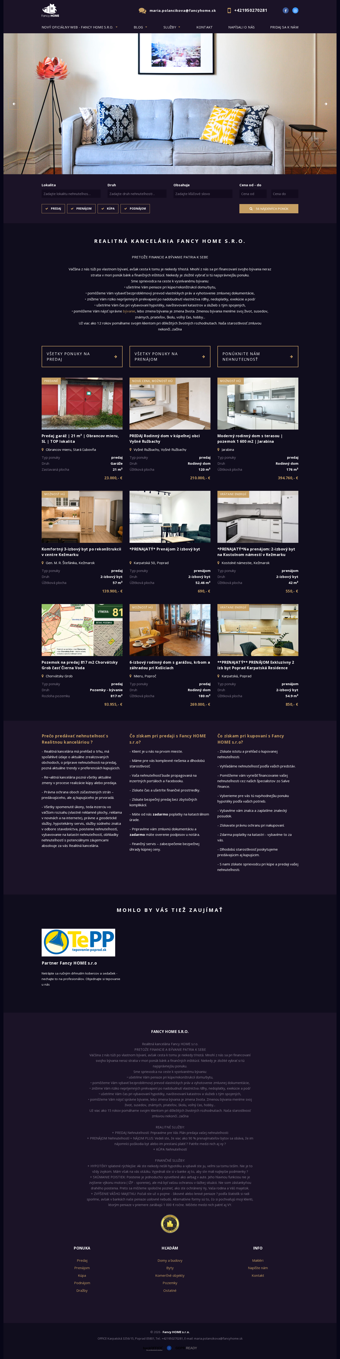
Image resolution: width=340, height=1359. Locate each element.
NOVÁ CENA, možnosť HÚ (152, 381)
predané (51, 381)
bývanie (129, 311)
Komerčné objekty (170, 1275)
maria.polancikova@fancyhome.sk (183, 10)
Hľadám (170, 1248)
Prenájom (84, 209)
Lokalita (49, 185)
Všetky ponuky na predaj (68, 356)
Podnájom (138, 209)
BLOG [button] (138, 27)
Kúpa (110, 209)
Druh (112, 185)
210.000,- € (200, 477)
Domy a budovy (170, 1260)
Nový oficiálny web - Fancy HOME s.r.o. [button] (77, 27)
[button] (14, 104)
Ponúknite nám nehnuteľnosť (241, 356)
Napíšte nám (258, 1267)
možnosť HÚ (230, 381)
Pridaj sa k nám (284, 27)
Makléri (257, 1260)
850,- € (292, 704)
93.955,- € (113, 704)
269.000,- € (200, 704)
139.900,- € (112, 591)
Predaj (56, 209)
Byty (170, 1267)
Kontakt (204, 27)
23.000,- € (113, 477)
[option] (170, 103)
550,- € (292, 591)
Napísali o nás (241, 27)
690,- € (204, 591)
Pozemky (170, 1282)
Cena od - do (250, 185)
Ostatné (169, 1290)
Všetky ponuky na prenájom (156, 356)
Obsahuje (181, 185)
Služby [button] (170, 27)
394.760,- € (288, 477)
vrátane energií (233, 494)
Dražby (82, 1290)
